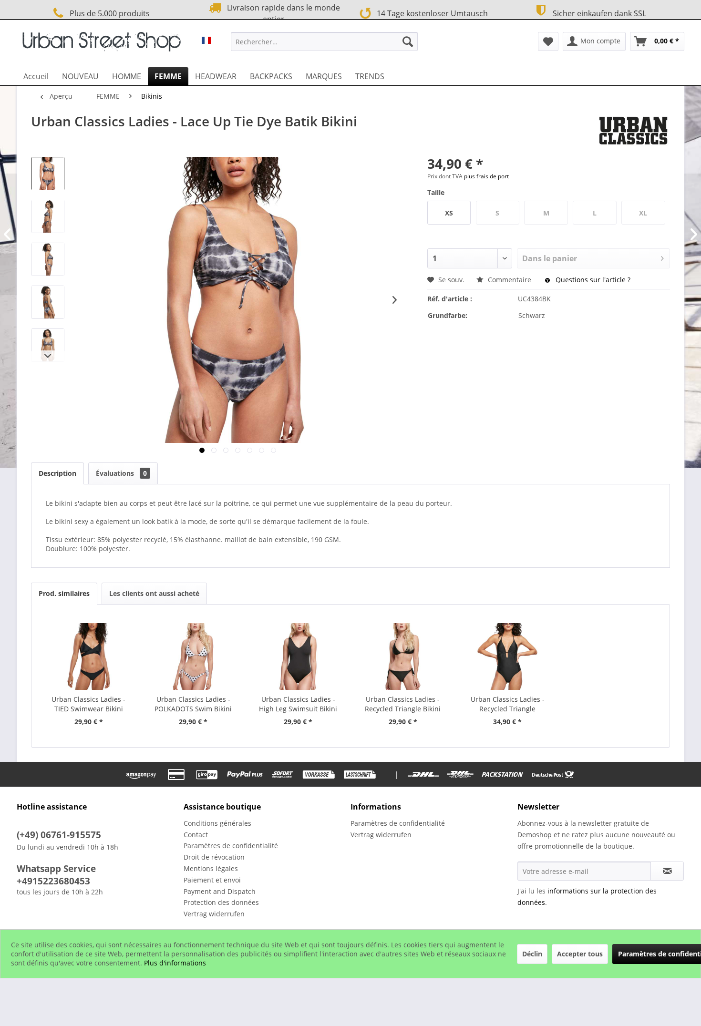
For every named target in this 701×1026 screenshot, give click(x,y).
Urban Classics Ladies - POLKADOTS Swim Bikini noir (193, 704)
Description (57, 473)
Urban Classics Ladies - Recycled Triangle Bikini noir (403, 704)
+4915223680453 (53, 881)
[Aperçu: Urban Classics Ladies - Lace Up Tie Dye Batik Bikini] (47, 173)
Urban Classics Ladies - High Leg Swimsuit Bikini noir (298, 704)
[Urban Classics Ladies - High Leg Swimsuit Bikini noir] (298, 656)
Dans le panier (549, 258)
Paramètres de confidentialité (231, 845)
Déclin (532, 953)
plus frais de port (486, 176)
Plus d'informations (175, 962)
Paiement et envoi (212, 879)
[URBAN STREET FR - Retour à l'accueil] (101, 44)
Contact (196, 834)
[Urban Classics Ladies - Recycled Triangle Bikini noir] (403, 656)
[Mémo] (548, 41)
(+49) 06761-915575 (59, 835)
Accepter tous (580, 953)
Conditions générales (217, 823)
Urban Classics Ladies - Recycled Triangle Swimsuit (508, 704)
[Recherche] (408, 41)
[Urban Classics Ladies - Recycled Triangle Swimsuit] (508, 656)
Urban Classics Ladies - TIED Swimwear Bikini (88, 704)
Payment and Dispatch (220, 891)
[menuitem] (324, 41)
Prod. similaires (64, 593)
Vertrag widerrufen (214, 913)
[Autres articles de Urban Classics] (633, 130)
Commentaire (509, 279)
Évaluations (121, 473)
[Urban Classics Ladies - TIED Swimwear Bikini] (89, 656)
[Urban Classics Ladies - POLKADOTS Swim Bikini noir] (194, 656)
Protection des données (221, 902)
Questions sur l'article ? (592, 279)
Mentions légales (211, 868)
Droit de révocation (214, 857)
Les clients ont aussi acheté (154, 593)
